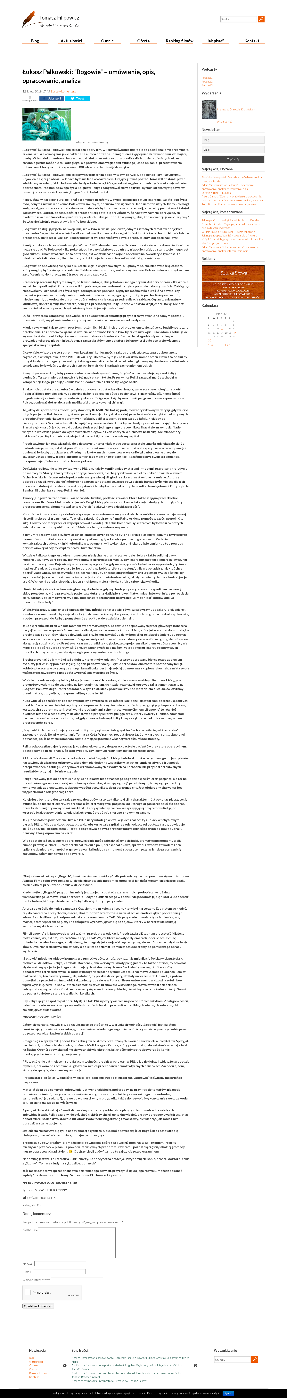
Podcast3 (207, 85)
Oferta (143, 40)
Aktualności (71, 40)
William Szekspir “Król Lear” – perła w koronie (228, 231)
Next (196, 1366)
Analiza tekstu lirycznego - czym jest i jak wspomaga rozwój (106, 1361)
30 (209, 340)
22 (234, 332)
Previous (65, 1366)
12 (222, 328)
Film (40, 1205)
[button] (261, 19)
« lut (210, 344)
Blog (35, 40)
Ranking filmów (179, 40)
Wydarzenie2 (225, 121)
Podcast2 (207, 81)
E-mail (27, 1272)
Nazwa (28, 1264)
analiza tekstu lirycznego (216, 227)
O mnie (107, 40)
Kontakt (251, 40)
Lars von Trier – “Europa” (217, 192)
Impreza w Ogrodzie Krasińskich (236, 109)
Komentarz (29, 1229)
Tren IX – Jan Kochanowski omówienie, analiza (229, 204)
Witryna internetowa (36, 1280)
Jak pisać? (216, 40)
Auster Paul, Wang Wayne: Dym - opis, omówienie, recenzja (106, 1369)
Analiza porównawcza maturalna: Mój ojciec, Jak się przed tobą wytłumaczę (115, 1357)
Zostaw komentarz (63, 91)
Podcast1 (207, 77)
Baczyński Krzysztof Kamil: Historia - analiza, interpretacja (106, 1373)
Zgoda (228, 1393)
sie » (227, 344)
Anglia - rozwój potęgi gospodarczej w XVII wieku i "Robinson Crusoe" (112, 1365)
